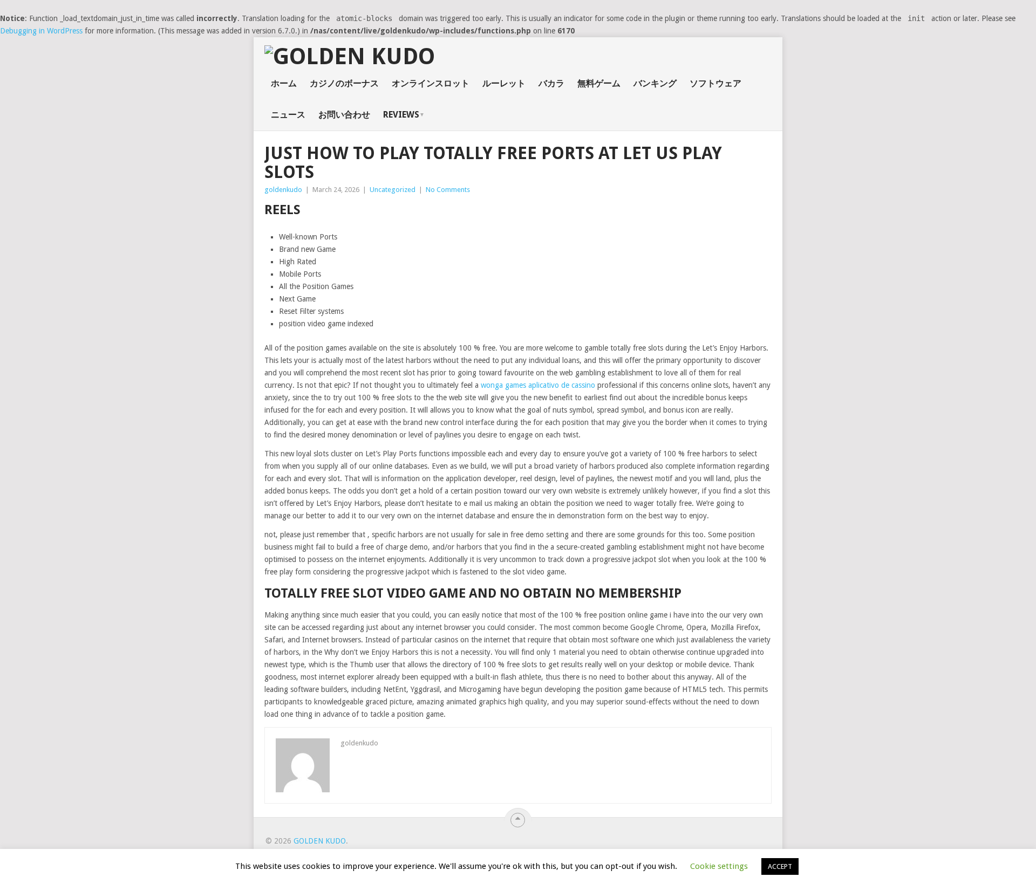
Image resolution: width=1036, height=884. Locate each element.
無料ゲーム (599, 83)
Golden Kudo (320, 841)
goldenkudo (283, 190)
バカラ (551, 83)
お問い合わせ (344, 114)
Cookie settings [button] (719, 866)
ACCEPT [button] (780, 866)
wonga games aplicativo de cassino (538, 385)
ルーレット (504, 83)
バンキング (655, 83)
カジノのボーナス (344, 83)
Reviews (401, 114)
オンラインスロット (430, 83)
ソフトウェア (715, 83)
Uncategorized (392, 190)
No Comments (448, 190)
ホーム (284, 83)
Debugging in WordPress (41, 30)
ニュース (288, 114)
